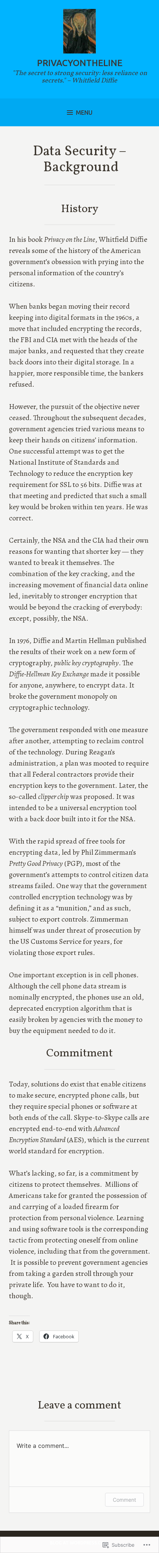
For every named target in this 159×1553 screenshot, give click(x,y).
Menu (84, 112)
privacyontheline (79, 63)
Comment (124, 1500)
